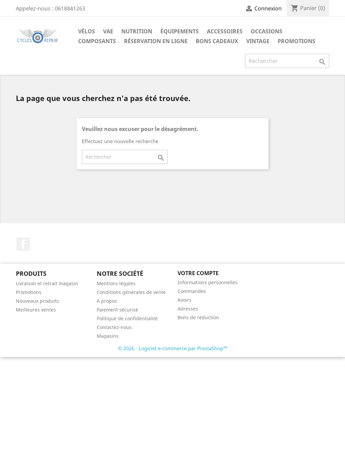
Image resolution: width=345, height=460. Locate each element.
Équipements (179, 31)
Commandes (192, 291)
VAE (108, 31)
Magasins (108, 336)
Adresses (188, 308)
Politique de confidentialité (127, 318)
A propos (107, 301)
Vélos (86, 31)
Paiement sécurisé (117, 309)
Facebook (23, 244)
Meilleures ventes (36, 309)
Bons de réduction (198, 317)
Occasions (266, 31)
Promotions (28, 292)
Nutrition (136, 31)
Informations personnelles (208, 282)
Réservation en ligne (156, 41)
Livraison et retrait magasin (47, 283)
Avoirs (184, 300)
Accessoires (225, 31)
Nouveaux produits (37, 301)
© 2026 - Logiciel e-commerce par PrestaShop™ (172, 348)
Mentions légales (116, 283)
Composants (97, 41)
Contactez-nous (114, 327)
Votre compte (198, 273)
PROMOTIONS (296, 41)
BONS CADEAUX (217, 41)
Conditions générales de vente (131, 292)
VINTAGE (258, 41)
